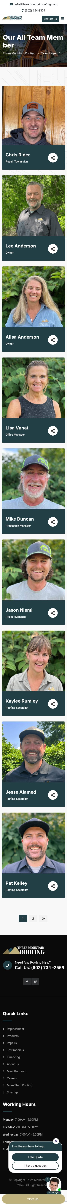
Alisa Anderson (22, 337)
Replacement (15, 1029)
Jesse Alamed (21, 792)
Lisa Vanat (17, 428)
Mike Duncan (20, 519)
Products (13, 1036)
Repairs (12, 1043)
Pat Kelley (16, 883)
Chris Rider (18, 155)
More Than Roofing (19, 1085)
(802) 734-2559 (35, 10)
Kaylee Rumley (22, 701)
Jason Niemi (19, 610)
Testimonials (15, 1050)
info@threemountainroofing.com (36, 4)
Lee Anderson (21, 246)
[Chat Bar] (33, 1199)
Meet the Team (16, 1071)
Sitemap (12, 1092)
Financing (13, 1057)
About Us (13, 1064)
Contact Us (50, 18)
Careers (12, 1078)
